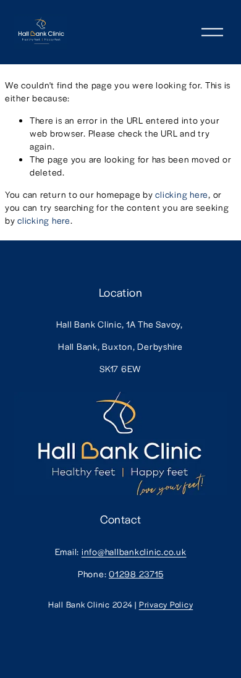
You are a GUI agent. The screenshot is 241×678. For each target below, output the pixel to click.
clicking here (181, 194)
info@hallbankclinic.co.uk (134, 551)
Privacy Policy (166, 604)
